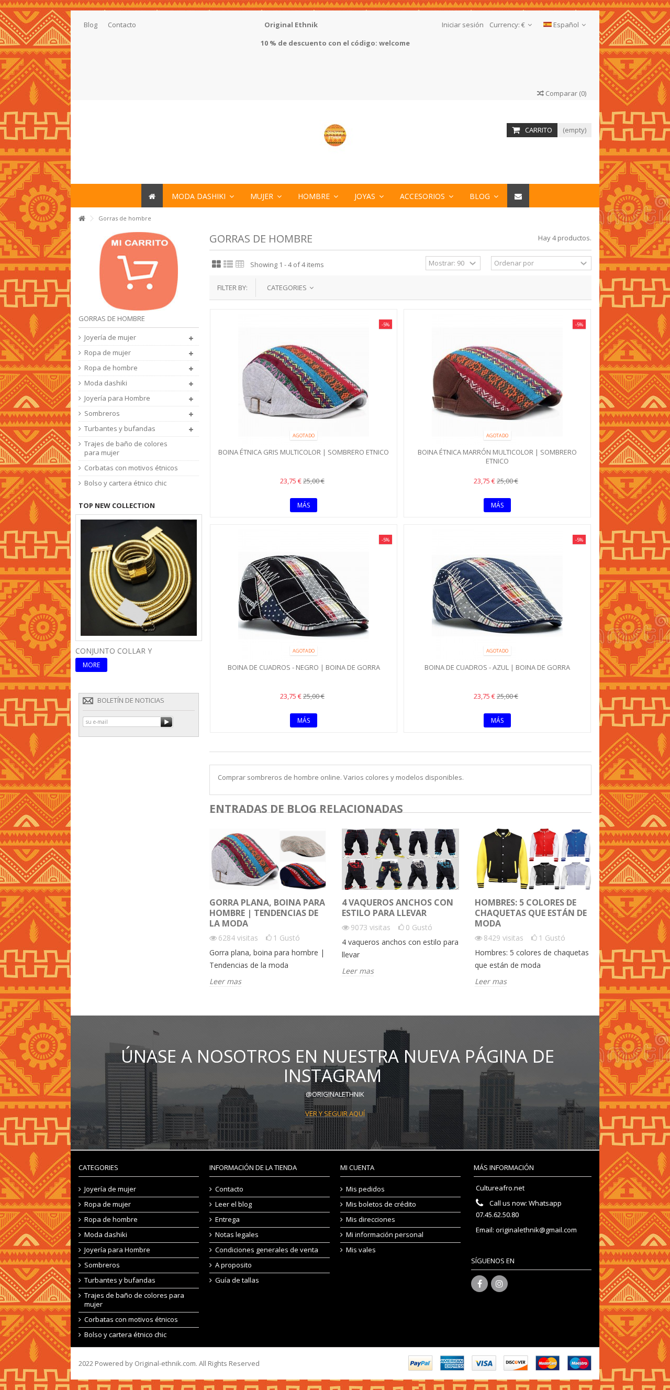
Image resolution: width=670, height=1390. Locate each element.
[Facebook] (479, 1283)
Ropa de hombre (111, 367)
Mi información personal (384, 1234)
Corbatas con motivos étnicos (131, 468)
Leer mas (225, 981)
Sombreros (102, 413)
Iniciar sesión (462, 24)
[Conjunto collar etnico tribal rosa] (139, 576)
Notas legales (237, 1234)
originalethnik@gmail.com (536, 1229)
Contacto (122, 24)
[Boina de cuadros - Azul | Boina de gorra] (497, 594)
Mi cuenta (357, 1167)
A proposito (233, 1265)
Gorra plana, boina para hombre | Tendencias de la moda (267, 913)
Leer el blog (233, 1204)
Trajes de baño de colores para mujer (126, 448)
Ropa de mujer (107, 352)
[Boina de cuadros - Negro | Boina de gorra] (303, 594)
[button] (427, 195)
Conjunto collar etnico (125, 651)
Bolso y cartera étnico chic (125, 483)
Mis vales (361, 1249)
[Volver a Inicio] (82, 218)
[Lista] (228, 264)
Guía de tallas (237, 1280)
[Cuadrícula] (216, 264)
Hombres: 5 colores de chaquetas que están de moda (531, 913)
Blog (90, 24)
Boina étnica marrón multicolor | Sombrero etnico (497, 456)
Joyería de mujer (110, 337)
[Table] (240, 264)
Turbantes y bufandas (119, 428)
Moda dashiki (105, 383)
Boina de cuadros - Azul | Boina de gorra (497, 667)
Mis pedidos (365, 1189)
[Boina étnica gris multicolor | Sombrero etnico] (303, 379)
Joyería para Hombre (117, 398)
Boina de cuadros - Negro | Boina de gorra (304, 667)
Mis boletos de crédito (381, 1204)
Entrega (227, 1219)
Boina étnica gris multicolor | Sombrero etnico (303, 452)
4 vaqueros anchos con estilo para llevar (397, 908)
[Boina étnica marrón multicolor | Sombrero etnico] (497, 379)
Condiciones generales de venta (266, 1249)
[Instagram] (499, 1283)
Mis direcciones (370, 1219)
